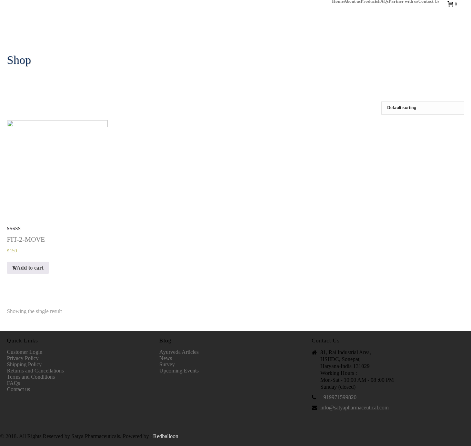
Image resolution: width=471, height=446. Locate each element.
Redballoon (165, 436)
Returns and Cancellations (35, 371)
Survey (167, 364)
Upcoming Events (179, 371)
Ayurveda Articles (179, 352)
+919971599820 (338, 397)
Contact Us (428, 1)
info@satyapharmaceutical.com (354, 407)
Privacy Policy (23, 358)
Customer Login (24, 352)
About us (352, 1)
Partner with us (403, 1)
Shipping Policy (24, 364)
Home (338, 1)
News (165, 358)
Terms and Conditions (31, 377)
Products (369, 1)
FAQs (383, 1)
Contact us (18, 389)
